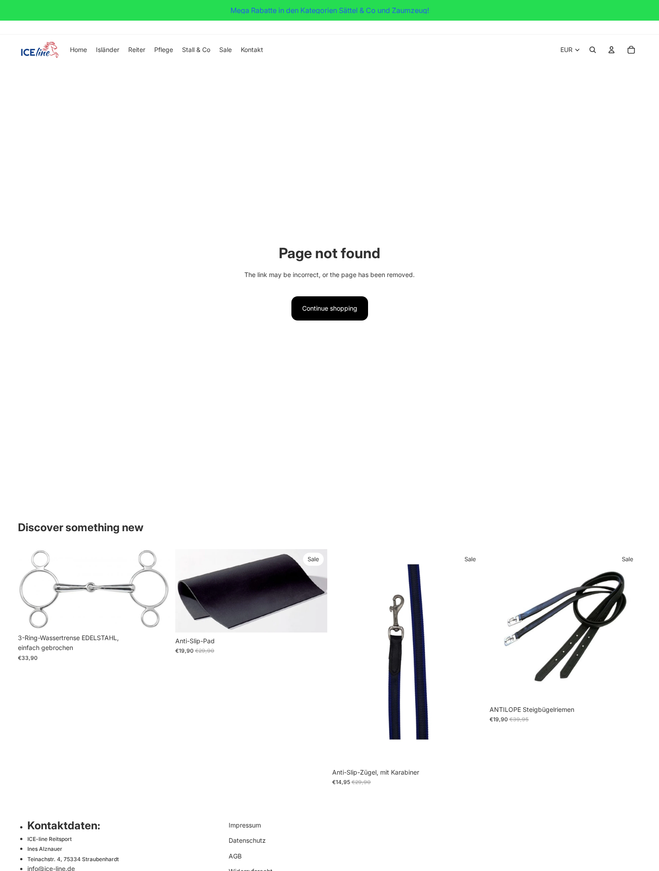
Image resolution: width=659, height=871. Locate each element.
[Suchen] (593, 50)
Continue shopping (329, 308)
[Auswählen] (156, 615)
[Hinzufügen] (313, 619)
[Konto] (611, 50)
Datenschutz (247, 841)
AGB (235, 856)
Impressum (245, 825)
